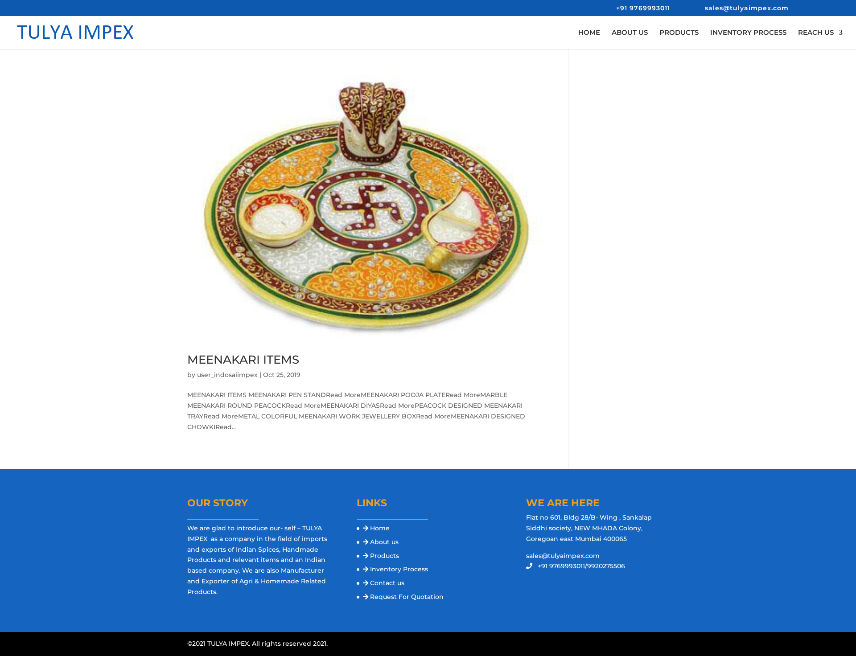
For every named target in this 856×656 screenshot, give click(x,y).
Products (384, 556)
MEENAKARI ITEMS (243, 360)
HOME (589, 33)
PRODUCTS (679, 33)
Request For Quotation (407, 597)
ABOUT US (630, 33)
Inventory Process (399, 569)
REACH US (816, 33)
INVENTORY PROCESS (748, 33)
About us (384, 542)
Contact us (387, 583)
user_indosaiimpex (227, 375)
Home (380, 528)
